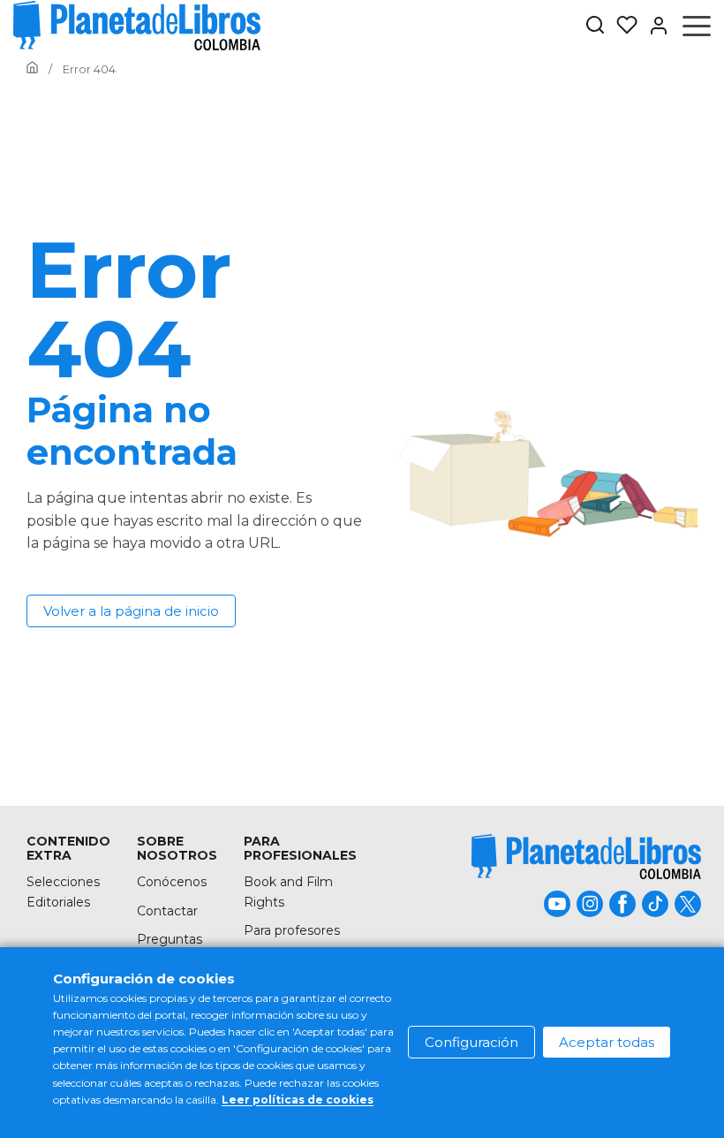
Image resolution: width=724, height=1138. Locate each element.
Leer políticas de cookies (297, 1099)
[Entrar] (653, 25)
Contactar (167, 911)
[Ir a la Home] (32, 69)
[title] (586, 856)
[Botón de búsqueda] (595, 26)
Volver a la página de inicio (131, 611)
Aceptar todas (606, 1042)
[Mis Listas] (621, 25)
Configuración (471, 1042)
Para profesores (292, 930)
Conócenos (172, 882)
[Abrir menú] (697, 25)
